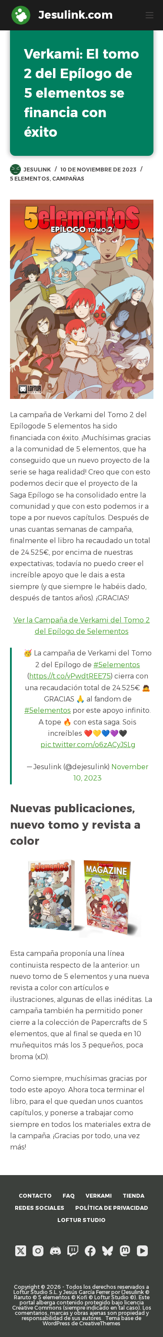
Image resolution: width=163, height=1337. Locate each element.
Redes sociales (39, 1208)
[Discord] (55, 1250)
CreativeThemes (99, 1323)
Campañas (68, 178)
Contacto (35, 1195)
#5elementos (116, 665)
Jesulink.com (76, 14)
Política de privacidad (111, 1208)
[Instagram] (38, 1250)
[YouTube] (142, 1250)
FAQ (69, 1195)
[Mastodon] (125, 1250)
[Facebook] (90, 1250)
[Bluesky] (107, 1250)
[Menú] (149, 15)
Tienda (133, 1195)
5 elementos (30, 178)
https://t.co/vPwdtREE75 (70, 676)
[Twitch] (72, 1250)
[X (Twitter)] (20, 1250)
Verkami (99, 1195)
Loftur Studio (81, 1220)
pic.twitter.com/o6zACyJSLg (87, 745)
